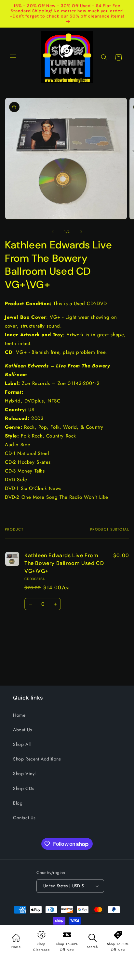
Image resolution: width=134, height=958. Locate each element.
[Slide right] (81, 231)
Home (19, 715)
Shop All (22, 744)
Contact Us (24, 817)
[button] (13, 57)
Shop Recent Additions (37, 759)
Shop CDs (23, 788)
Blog (17, 803)
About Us (22, 729)
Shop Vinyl (24, 773)
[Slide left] (53, 231)
